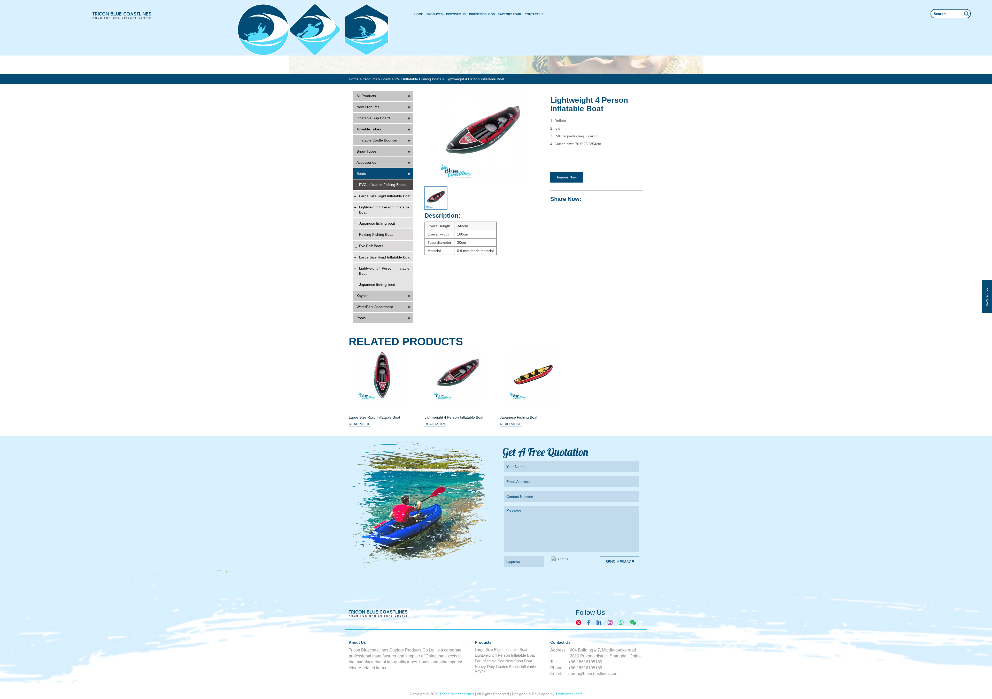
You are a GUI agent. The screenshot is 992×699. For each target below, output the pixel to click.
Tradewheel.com (569, 694)
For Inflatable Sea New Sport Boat (503, 661)
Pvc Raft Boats (371, 246)
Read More (359, 424)
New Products (368, 107)
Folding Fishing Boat (376, 234)
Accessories (366, 162)
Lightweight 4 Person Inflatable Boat (384, 209)
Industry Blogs (482, 14)
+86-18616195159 (585, 662)
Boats (386, 79)
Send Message (620, 562)
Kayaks (362, 296)
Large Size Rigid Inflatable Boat (384, 196)
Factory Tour (509, 14)
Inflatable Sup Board (373, 118)
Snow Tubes (367, 151)
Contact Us (534, 14)
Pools (361, 318)
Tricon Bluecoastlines (457, 694)
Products (435, 14)
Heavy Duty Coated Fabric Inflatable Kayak (505, 668)
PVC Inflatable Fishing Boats (418, 79)
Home (418, 14)
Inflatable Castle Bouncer (377, 140)
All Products (366, 96)
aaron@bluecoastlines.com (593, 673)
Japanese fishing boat (377, 223)
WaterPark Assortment (375, 307)
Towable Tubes (369, 129)
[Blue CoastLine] (122, 16)
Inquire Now (567, 177)
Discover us (456, 14)
